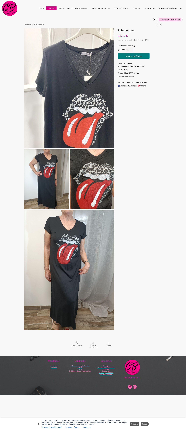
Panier (109, 345)
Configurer (86, 427)
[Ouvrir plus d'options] (181, 8)
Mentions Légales (72, 427)
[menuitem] (157, 24)
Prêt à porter (39, 24)
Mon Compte (77, 345)
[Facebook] (130, 387)
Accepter (134, 424)
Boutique (27, 24)
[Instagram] (135, 387)
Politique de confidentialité (52, 427)
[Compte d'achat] (182, 19)
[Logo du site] (9, 8)
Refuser (145, 424)
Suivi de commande (93, 346)
